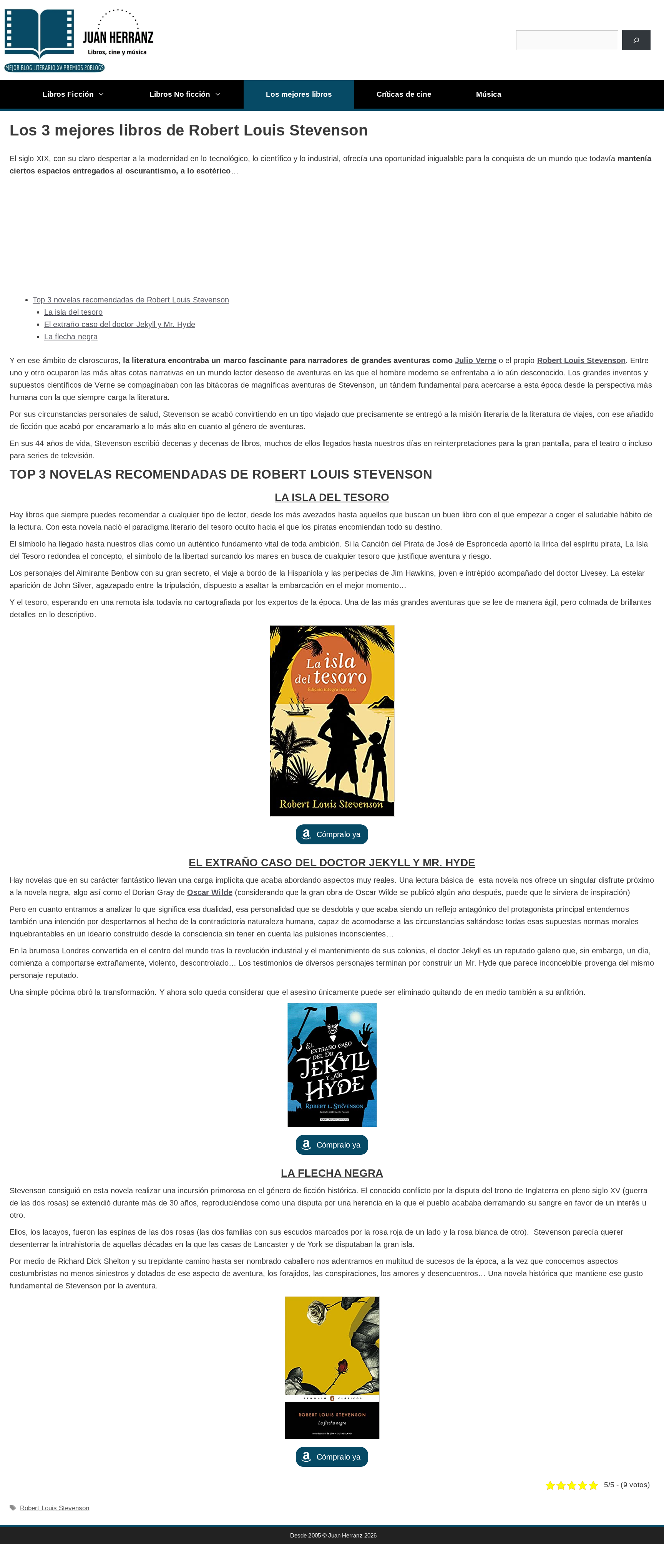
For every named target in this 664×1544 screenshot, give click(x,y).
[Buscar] (636, 40)
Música (488, 94)
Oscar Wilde (209, 892)
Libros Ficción (68, 94)
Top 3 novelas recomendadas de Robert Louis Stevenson (131, 300)
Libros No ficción (179, 94)
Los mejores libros (299, 94)
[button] (332, 834)
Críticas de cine (404, 94)
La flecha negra (71, 336)
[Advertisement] (332, 235)
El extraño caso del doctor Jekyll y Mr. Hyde (119, 324)
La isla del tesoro (73, 312)
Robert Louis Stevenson (54, 1508)
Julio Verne (475, 360)
